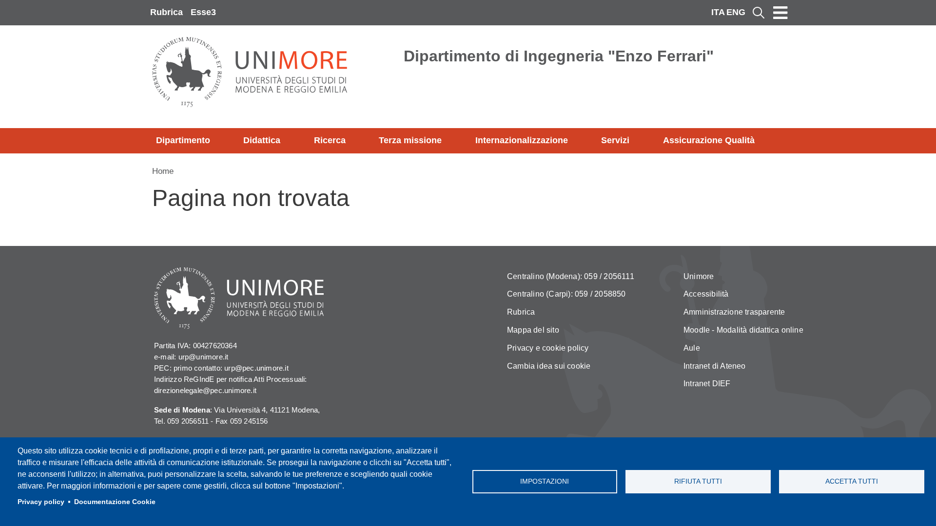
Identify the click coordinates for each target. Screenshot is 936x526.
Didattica (261, 140)
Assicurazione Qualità (709, 140)
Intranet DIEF (707, 383)
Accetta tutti (851, 481)
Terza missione (410, 140)
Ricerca (330, 140)
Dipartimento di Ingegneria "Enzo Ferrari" (559, 56)
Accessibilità (706, 294)
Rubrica (166, 12)
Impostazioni (544, 481)
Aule (691, 348)
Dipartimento (183, 140)
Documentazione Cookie (115, 502)
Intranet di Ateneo (714, 366)
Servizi (615, 140)
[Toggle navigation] (780, 12)
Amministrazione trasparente (734, 312)
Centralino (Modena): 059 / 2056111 (570, 276)
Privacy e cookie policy (548, 348)
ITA (718, 12)
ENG (735, 12)
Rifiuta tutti (698, 481)
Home (163, 171)
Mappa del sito (533, 330)
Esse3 (203, 12)
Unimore (698, 276)
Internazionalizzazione (521, 140)
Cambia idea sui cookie (548, 366)
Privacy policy (41, 502)
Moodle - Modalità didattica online (743, 330)
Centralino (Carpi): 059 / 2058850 (566, 294)
